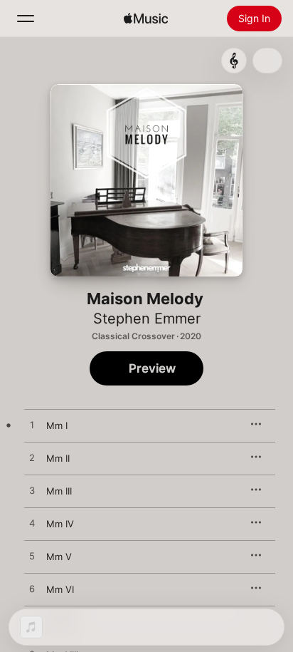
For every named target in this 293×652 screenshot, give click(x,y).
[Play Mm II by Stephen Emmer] (32, 458)
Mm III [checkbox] (59, 491)
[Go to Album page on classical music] (234, 60)
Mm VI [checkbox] (60, 589)
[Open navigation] (25, 18)
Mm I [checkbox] (57, 425)
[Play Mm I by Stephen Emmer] (32, 425)
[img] (146, 18)
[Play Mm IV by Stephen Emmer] (32, 523)
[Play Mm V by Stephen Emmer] (32, 556)
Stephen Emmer (147, 318)
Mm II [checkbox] (58, 458)
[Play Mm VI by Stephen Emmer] (32, 589)
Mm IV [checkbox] (60, 523)
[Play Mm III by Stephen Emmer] (32, 491)
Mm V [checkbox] (59, 556)
